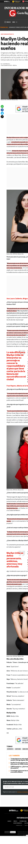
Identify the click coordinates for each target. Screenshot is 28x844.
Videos (8, 22)
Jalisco (9, 821)
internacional (23, 821)
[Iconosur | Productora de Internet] (7, 831)
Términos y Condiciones (22, 791)
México (15, 821)
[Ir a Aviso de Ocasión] (13, 809)
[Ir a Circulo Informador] (15, 0)
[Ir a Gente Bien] (24, 0)
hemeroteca (19, 825)
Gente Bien (4, 34)
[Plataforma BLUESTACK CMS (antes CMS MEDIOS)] (13, 831)
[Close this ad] (27, 836)
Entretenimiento (17, 823)
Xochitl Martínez (6, 63)
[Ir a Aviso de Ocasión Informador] (7, 0)
